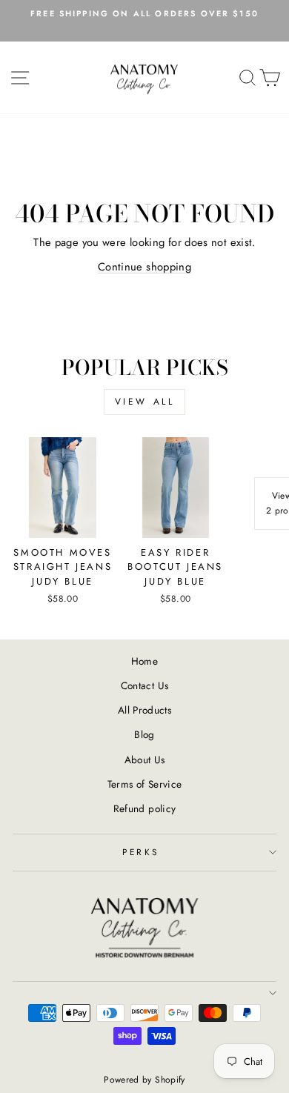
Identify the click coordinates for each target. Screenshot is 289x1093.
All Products (144, 709)
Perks (140, 852)
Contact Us (145, 685)
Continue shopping (144, 267)
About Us (144, 759)
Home (144, 661)
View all (145, 401)
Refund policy (144, 808)
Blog (144, 734)
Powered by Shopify (144, 1079)
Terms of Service (144, 784)
